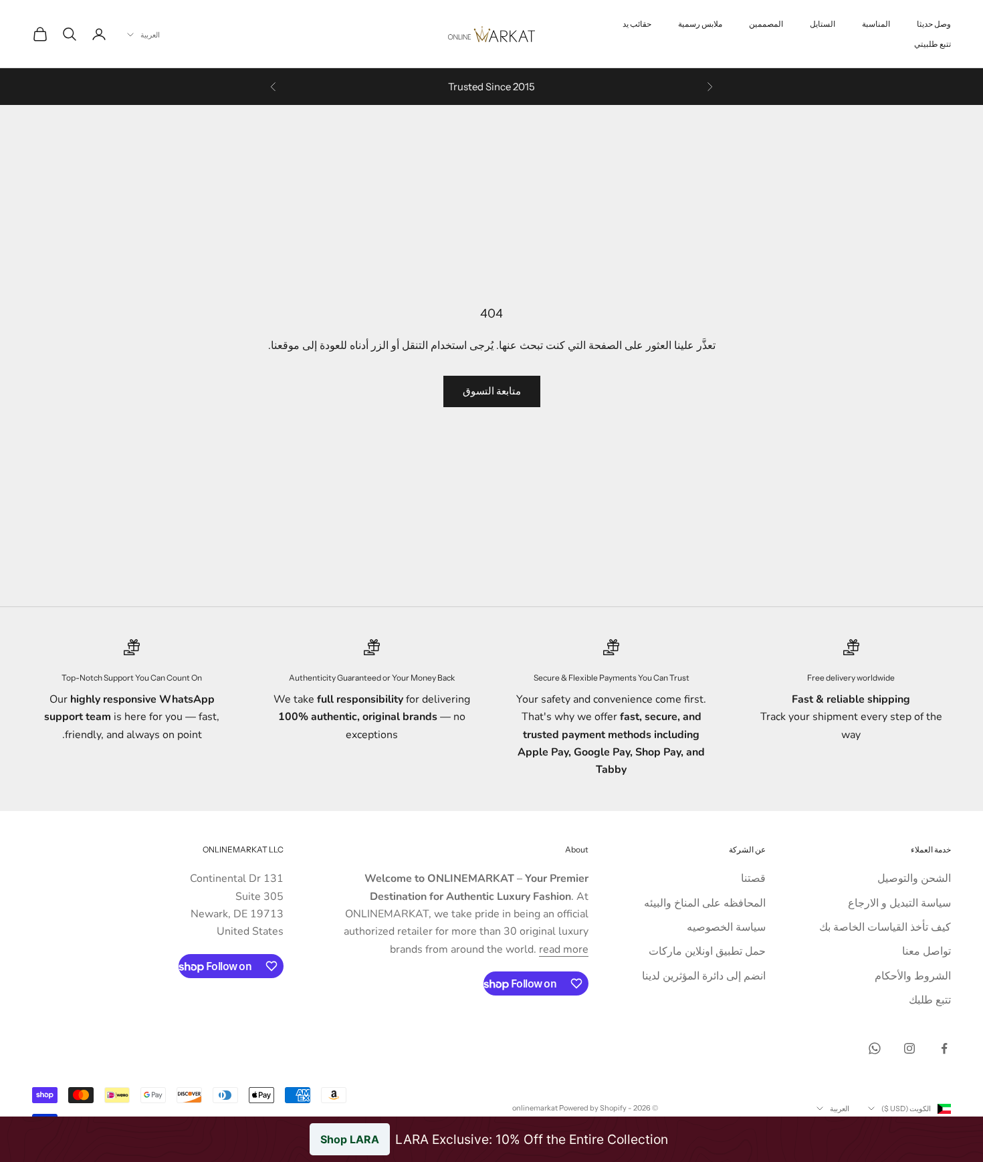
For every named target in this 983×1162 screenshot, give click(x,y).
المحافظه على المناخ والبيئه (705, 903)
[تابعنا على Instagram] (909, 1048)
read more (563, 949)
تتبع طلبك (930, 1000)
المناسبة (876, 24)
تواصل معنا (926, 951)
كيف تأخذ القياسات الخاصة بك (885, 927)
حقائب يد (637, 24)
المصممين (766, 24)
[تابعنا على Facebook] (944, 1048)
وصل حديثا (934, 24)
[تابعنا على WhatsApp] (874, 1048)
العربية (150, 34)
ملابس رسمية (700, 24)
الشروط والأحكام (913, 976)
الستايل (822, 24)
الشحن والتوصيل (914, 878)
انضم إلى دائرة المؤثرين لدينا (704, 976)
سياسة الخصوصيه (726, 927)
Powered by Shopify (593, 1108)
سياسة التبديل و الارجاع (899, 903)
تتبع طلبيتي (932, 44)
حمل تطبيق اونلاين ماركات (707, 951)
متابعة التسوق (492, 390)
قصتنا (753, 878)
